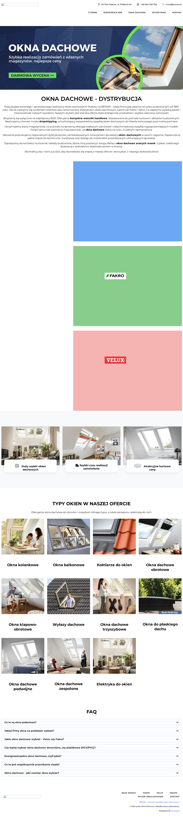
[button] (91, 722)
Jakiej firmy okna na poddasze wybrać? (29, 730)
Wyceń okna (159, 12)
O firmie (92, 12)
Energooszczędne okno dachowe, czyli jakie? (32, 756)
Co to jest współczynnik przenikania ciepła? (32, 764)
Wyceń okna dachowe (150, 796)
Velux (160, 793)
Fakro (146, 793)
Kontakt (177, 12)
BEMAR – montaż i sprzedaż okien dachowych (159, 802)
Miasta (173, 793)
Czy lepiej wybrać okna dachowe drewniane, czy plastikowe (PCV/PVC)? (50, 747)
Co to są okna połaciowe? (20, 722)
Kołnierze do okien (114, 565)
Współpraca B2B (112, 12)
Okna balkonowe (68, 565)
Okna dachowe (137, 12)
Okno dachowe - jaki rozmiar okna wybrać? (31, 773)
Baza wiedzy (129, 793)
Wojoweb (175, 811)
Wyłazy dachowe (68, 624)
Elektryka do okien (114, 684)
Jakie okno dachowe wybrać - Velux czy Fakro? (34, 739)
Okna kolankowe (23, 565)
